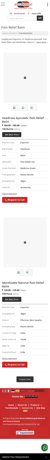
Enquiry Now (25, 379)
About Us (22, 405)
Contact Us (27, 408)
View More (41, 42)
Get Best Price (11, 134)
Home (5, 33)
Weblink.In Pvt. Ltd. (32, 424)
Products (13, 33)
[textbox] (22, 18)
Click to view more (9, 194)
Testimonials (11, 408)
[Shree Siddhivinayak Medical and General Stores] (23, 5)
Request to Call (16, 199)
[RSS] (25, 410)
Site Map (40, 408)
